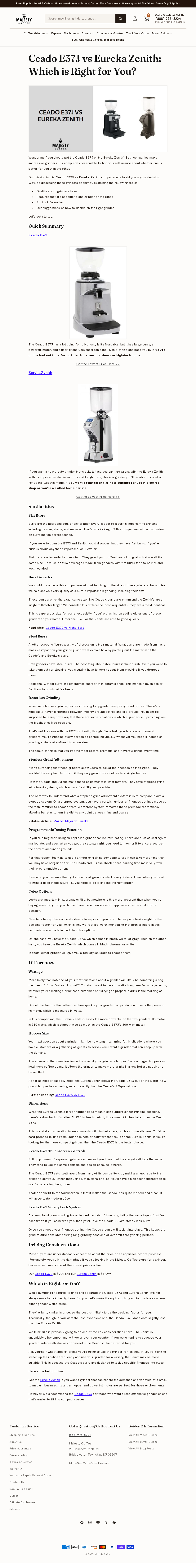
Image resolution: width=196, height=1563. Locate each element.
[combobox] (80, 18)
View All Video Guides (143, 1435)
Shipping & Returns (22, 1435)
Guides (14, 1495)
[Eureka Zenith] (98, 425)
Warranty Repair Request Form (30, 1475)
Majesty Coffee (103, 1554)
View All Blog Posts (141, 1448)
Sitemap (15, 1509)
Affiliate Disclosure (22, 1502)
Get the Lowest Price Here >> (98, 364)
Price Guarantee (20, 1448)
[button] (36, 33)
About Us (16, 1442)
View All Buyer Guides (143, 1442)
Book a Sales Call (21, 1489)
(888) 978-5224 (80, 1435)
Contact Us (17, 1482)
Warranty (16, 1468)
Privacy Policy (19, 1455)
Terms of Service (21, 1462)
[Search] (120, 18)
